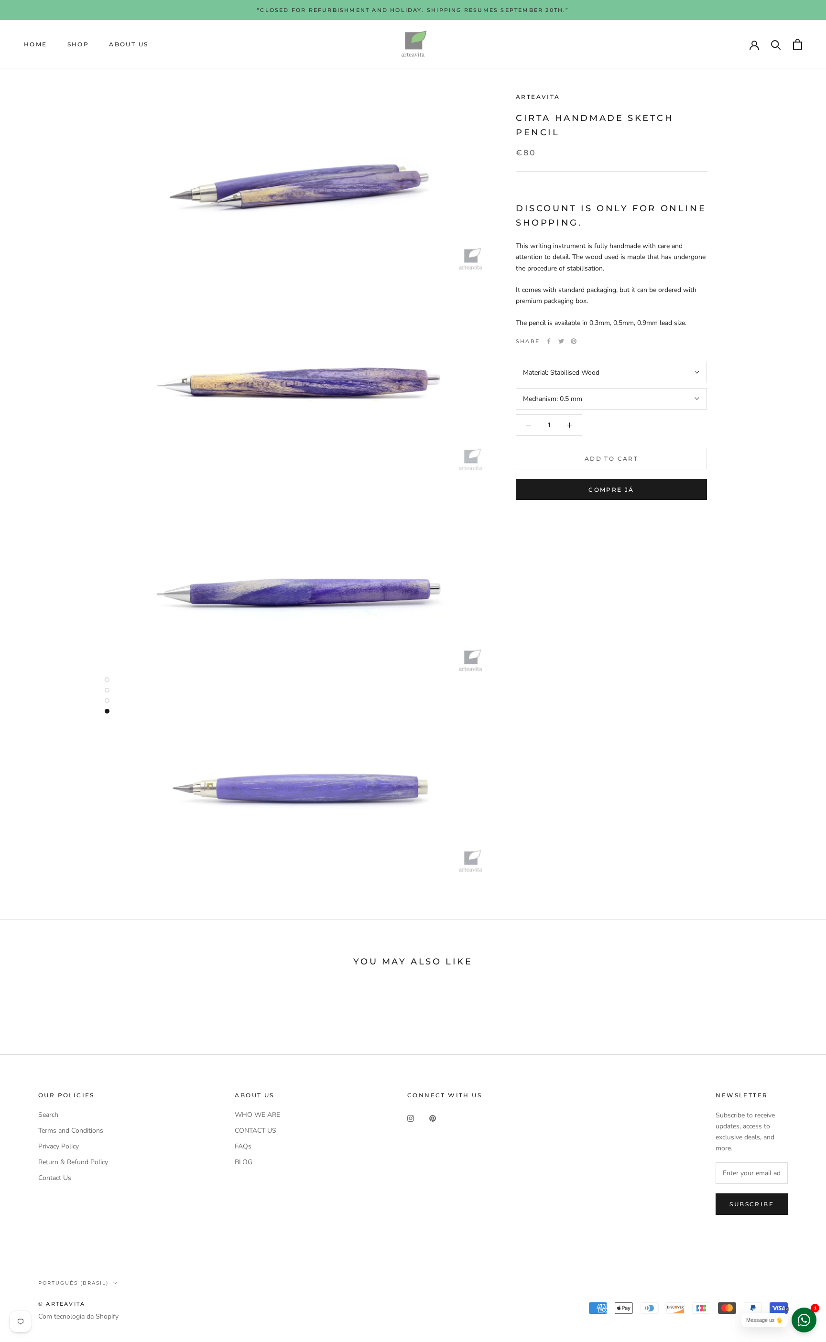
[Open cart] (797, 44)
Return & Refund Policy (73, 1162)
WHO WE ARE (257, 1114)
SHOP (78, 44)
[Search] (776, 44)
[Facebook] (549, 341)
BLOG (243, 1162)
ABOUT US (128, 44)
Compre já (611, 489)
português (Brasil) (73, 1283)
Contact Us (54, 1177)
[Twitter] (561, 341)
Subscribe (751, 1204)
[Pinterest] (573, 341)
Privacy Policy (58, 1146)
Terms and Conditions (70, 1130)
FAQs (243, 1146)
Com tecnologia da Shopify (78, 1316)
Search (48, 1114)
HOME (35, 44)
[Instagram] (410, 1118)
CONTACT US (255, 1130)
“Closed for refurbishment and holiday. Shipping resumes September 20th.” (413, 10)
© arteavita (61, 1303)
